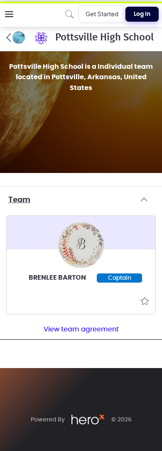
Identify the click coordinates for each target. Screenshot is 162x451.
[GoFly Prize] (15, 38)
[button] (9, 14)
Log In (142, 14)
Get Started (102, 14)
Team (19, 200)
